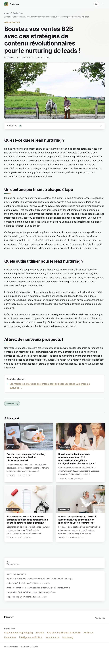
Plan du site (100, 618)
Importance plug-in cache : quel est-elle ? (26, 597)
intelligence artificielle (30, 637)
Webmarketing (12, 22)
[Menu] (103, 4)
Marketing (67, 637)
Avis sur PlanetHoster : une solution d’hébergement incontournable (38, 588)
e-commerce (52, 637)
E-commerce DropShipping (18, 632)
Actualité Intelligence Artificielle (64, 632)
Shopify (40, 632)
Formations (10, 637)
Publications (18, 13)
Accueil (7, 13)
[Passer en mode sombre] (96, 4)
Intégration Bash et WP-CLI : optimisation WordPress (31, 592)
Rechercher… (13, 564)
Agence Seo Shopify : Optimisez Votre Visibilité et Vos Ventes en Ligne (40, 578)
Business (88, 632)
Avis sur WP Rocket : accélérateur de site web (28, 583)
